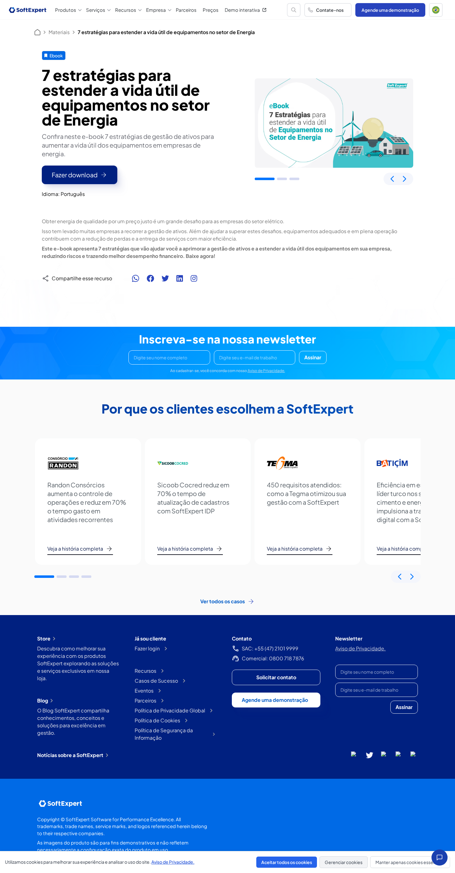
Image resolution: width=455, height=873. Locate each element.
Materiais (59, 32)
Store (43, 638)
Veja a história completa (75, 548)
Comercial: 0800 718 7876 (273, 658)
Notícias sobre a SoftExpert (70, 755)
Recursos (145, 670)
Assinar (312, 357)
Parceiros (186, 10)
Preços (211, 10)
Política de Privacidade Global (170, 710)
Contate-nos (330, 10)
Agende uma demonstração (390, 10)
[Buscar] (294, 10)
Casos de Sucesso (156, 680)
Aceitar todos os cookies (286, 862)
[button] (436, 10)
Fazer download (75, 175)
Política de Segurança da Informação (164, 734)
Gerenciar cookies (343, 862)
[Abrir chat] (439, 857)
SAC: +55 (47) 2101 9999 (270, 648)
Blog (42, 700)
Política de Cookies (157, 720)
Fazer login (147, 648)
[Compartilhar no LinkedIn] (179, 278)
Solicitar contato (276, 677)
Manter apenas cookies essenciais (410, 862)
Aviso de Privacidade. (266, 370)
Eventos (144, 690)
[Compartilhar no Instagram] (193, 278)
